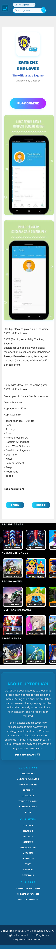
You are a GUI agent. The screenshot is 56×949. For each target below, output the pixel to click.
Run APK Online (28, 784)
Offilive (28, 842)
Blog (28, 812)
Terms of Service (28, 801)
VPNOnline (28, 858)
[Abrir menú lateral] (5, 8)
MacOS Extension (28, 899)
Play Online (28, 103)
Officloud (28, 875)
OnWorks (28, 831)
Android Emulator (28, 779)
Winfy (28, 864)
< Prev (15, 504)
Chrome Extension (28, 893)
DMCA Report (28, 773)
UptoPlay (28, 836)
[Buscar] (43, 10)
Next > (41, 504)
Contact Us (28, 795)
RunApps (28, 869)
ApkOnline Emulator (28, 888)
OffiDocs (28, 825)
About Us (28, 790)
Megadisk (28, 853)
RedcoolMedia (28, 847)
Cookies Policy (28, 806)
